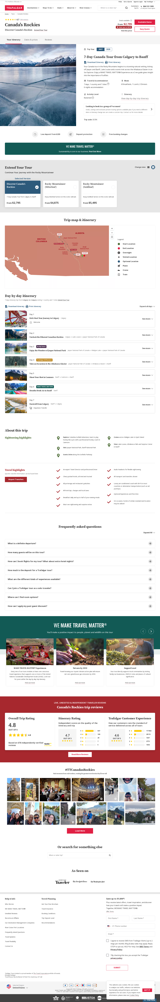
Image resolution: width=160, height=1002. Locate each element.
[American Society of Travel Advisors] (102, 999)
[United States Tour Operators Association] (88, 999)
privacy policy (116, 958)
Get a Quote (128, 1)
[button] (17, 986)
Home (7, 14)
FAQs (120, 1)
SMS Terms (144, 946)
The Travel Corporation (41, 973)
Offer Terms (110, 912)
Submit (117, 967)
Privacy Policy (116, 949)
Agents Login (138, 1)
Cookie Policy (134, 995)
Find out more (30, 683)
